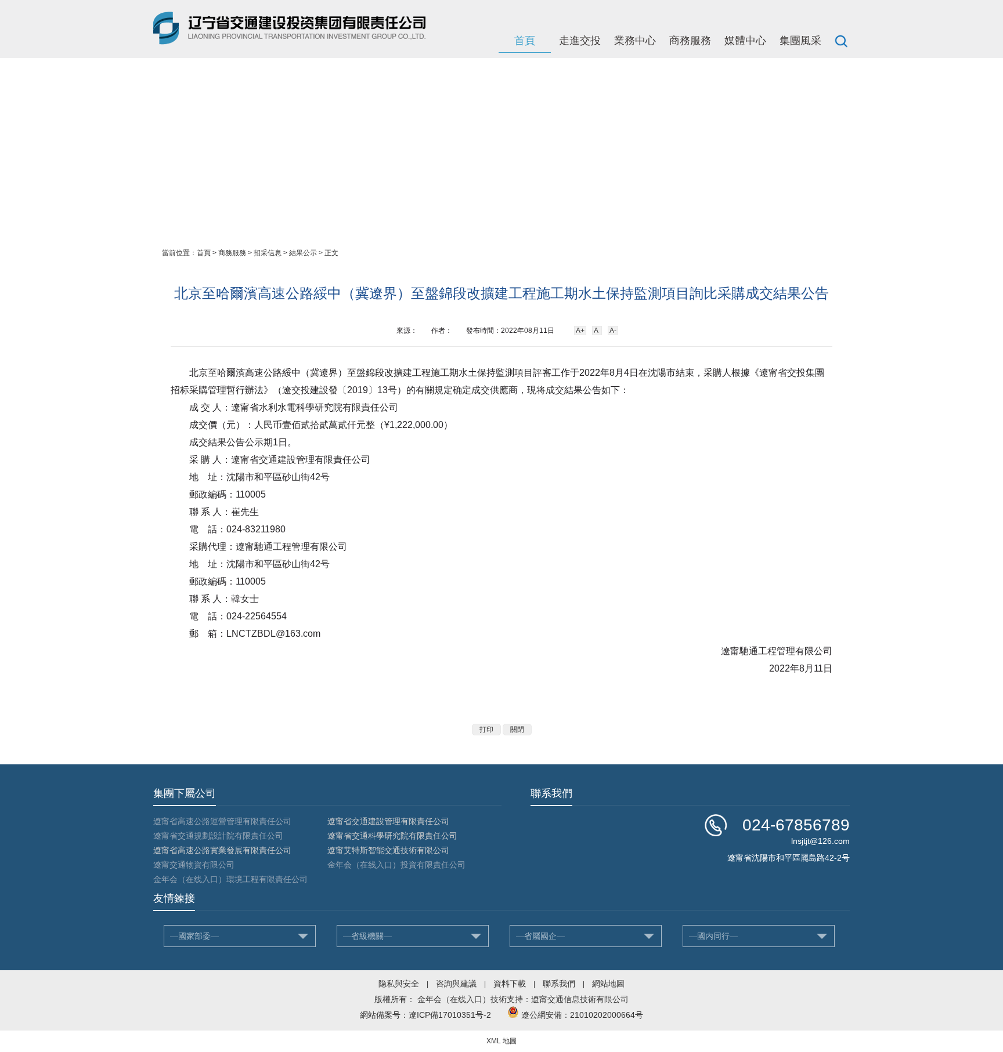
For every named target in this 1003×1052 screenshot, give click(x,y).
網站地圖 (608, 983)
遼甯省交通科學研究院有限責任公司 (392, 835)
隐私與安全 (398, 983)
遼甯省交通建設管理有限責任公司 (388, 821)
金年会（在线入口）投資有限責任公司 (396, 864)
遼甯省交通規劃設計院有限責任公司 (218, 835)
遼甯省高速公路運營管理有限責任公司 (222, 821)
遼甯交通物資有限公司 (193, 864)
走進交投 (580, 40)
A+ (580, 331)
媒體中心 (745, 40)
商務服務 (690, 40)
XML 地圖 (501, 1041)
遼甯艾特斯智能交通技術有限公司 (388, 850)
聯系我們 (559, 983)
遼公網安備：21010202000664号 (582, 1015)
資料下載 (509, 983)
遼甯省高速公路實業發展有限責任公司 (222, 850)
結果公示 (303, 253)
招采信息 (268, 253)
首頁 (524, 40)
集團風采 (800, 40)
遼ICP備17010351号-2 (450, 1015)
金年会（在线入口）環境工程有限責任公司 (230, 879)
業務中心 (635, 40)
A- (612, 331)
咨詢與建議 (456, 983)
